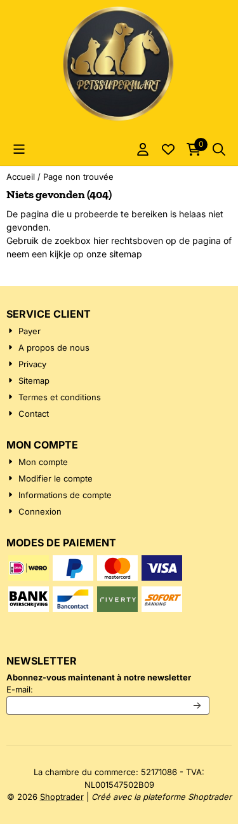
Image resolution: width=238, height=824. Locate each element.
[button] (19, 149)
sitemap (125, 253)
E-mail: (107, 689)
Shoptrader (62, 797)
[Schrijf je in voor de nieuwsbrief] (197, 705)
